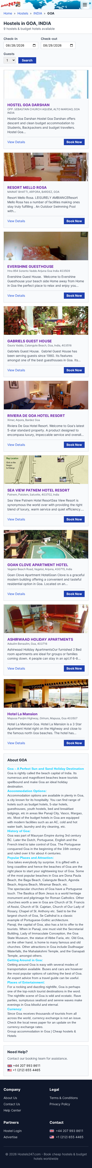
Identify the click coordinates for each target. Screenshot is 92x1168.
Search (27, 60)
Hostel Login (13, 1131)
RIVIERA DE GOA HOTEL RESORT (36, 415)
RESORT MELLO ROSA (27, 187)
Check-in (11, 39)
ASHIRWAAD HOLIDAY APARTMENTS (40, 639)
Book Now (74, 142)
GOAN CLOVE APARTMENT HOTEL (37, 565)
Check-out (49, 39)
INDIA (37, 13)
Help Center (12, 1110)
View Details (16, 142)
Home (8, 13)
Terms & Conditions (64, 1098)
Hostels (22, 13)
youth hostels (36, 808)
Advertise (10, 1137)
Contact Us (12, 1104)
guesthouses (16, 808)
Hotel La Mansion (22, 714)
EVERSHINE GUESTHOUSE (30, 266)
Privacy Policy (60, 1104)
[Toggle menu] (84, 4)
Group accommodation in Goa (28, 1031)
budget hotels (39, 817)
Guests (9, 54)
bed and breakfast (60, 808)
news (33, 1022)
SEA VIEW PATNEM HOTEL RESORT (38, 490)
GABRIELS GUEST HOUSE (29, 341)
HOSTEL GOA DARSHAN (28, 105)
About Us (10, 1098)
